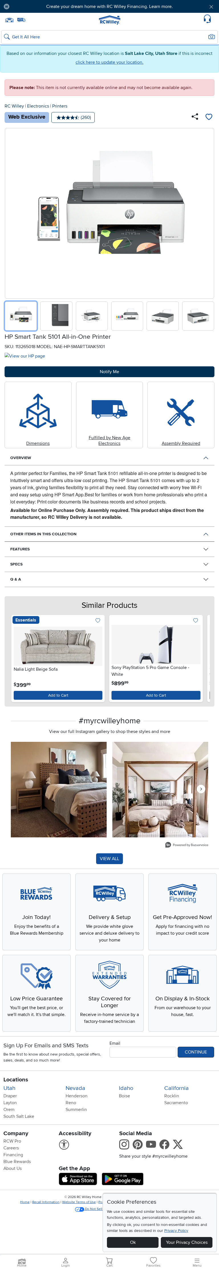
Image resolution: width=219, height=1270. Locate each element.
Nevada (75, 1088)
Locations (15, 1079)
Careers (11, 1148)
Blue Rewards (17, 1161)
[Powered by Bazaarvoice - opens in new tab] (186, 845)
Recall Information (46, 1202)
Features (20, 549)
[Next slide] (208, 212)
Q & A (15, 579)
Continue (196, 1052)
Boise (124, 1096)
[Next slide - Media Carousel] (201, 789)
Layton (10, 1103)
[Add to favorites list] (208, 117)
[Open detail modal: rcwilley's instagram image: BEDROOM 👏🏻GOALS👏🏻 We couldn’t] (160, 789)
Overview (20, 457)
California (176, 1088)
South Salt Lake (18, 1116)
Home (25, 1202)
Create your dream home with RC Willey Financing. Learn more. (109, 6)
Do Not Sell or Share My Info (106, 1209)
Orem (9, 1109)
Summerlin (76, 1109)
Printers (59, 106)
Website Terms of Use (79, 1202)
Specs (16, 564)
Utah (9, 1088)
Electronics (38, 106)
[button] (31, 6)
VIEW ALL (109, 859)
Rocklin (171, 1096)
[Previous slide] (11, 212)
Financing (13, 1155)
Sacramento (176, 1103)
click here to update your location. (109, 62)
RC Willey (14, 106)
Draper (10, 1096)
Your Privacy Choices (187, 1242)
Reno (71, 1103)
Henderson (77, 1096)
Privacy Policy (176, 1230)
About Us (12, 1168)
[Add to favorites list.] (97, 620)
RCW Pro (12, 1141)
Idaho (126, 1088)
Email (115, 1043)
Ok (133, 1242)
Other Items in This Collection (43, 534)
